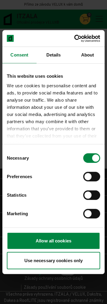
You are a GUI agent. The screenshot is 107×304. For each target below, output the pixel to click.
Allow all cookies (53, 240)
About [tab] (87, 54)
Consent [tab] (19, 54)
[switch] (91, 176)
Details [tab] (53, 54)
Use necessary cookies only (53, 260)
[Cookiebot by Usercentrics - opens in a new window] (75, 38)
